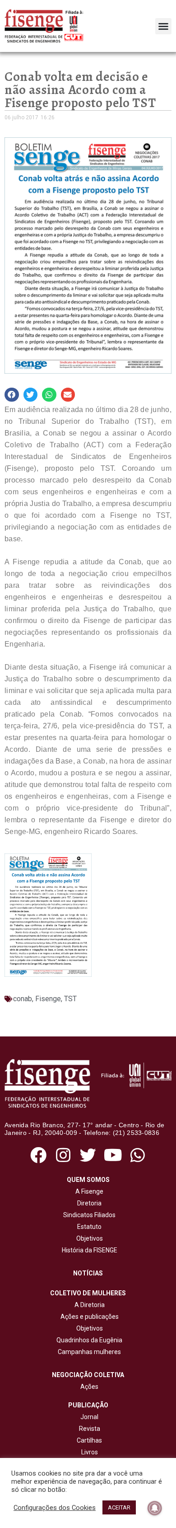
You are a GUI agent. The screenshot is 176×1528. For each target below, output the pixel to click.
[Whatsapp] (138, 1155)
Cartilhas (89, 1440)
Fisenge (48, 998)
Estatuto (88, 1226)
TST (70, 998)
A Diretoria (88, 1304)
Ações (88, 1386)
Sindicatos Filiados (88, 1215)
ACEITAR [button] (119, 1507)
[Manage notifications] (155, 1508)
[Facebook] (38, 1155)
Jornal (89, 1416)
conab (22, 998)
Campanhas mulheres (88, 1351)
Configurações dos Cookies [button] (55, 1508)
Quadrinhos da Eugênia (88, 1340)
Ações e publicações (88, 1316)
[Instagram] (63, 1155)
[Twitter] (87, 1155)
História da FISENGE (88, 1250)
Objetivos (88, 1238)
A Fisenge (88, 1191)
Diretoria (88, 1203)
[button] (163, 26)
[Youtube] (113, 1155)
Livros (89, 1452)
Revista (89, 1428)
